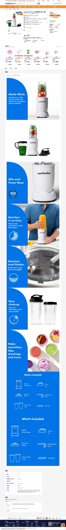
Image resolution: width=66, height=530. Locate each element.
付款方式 (27, 523)
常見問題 (32, 523)
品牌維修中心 (32, 522)
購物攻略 (33, 6)
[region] (33, 528)
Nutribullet (26, 12)
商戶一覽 (44, 6)
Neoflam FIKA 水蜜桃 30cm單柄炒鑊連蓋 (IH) (37, 59)
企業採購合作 (23, 522)
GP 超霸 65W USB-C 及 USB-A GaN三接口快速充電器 (28, 59)
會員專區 (39, 6)
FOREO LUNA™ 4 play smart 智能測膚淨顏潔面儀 (9, 59)
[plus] (30, 32)
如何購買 (27, 522)
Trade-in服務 (43, 523)
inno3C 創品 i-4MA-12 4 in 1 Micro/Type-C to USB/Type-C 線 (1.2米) (19, 59)
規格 (11, 68)
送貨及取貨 (36, 522)
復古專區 (54, 6)
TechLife (50, 6)
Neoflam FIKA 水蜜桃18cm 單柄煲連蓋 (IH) (56, 59)
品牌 (15, 6)
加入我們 (18, 523)
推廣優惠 (20, 6)
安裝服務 (36, 523)
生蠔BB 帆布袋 (45, 58)
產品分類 (10, 6)
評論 (16, 68)
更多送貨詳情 (58, 24)
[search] (38, 3)
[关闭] (65, 528)
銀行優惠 (25, 6)
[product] (10, 52)
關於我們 (18, 522)
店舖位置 (6, 525)
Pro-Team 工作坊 (43, 522)
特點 (6, 68)
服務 (29, 6)
